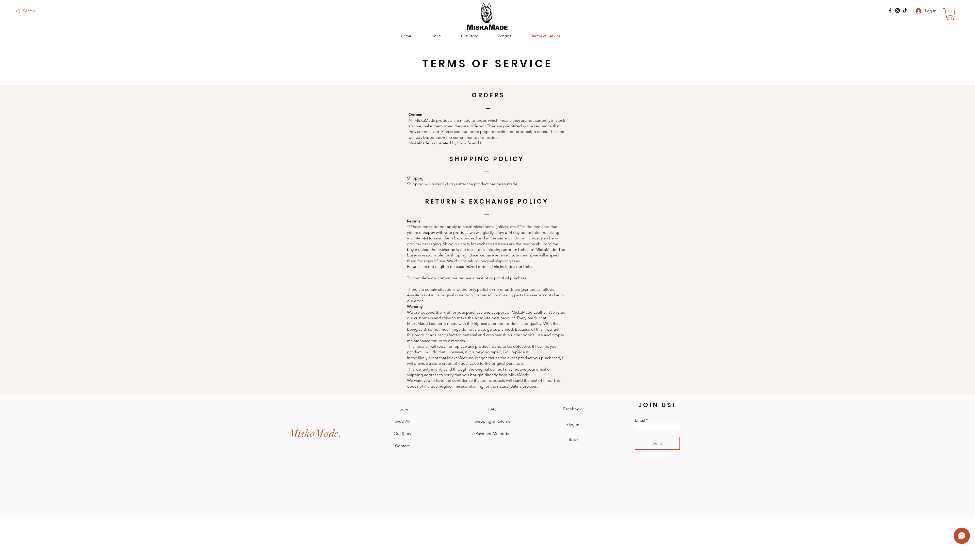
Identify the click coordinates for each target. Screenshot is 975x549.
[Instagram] (897, 10)
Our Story (402, 433)
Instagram (572, 424)
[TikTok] (905, 10)
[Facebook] (890, 10)
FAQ (492, 409)
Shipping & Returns (492, 421)
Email (640, 420)
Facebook (572, 408)
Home (402, 409)
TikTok (573, 439)
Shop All (402, 421)
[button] (950, 14)
